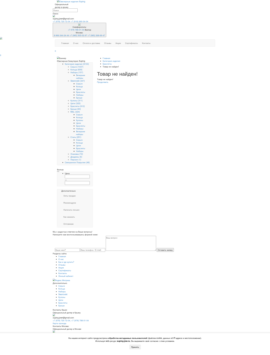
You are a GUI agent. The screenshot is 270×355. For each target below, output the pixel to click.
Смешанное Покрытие (77, 162)
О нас (75, 43)
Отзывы (107, 43)
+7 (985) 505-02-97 (78, 35)
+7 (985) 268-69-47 (96, 35)
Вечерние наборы (80, 76)
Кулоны (76, 100)
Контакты (146, 43)
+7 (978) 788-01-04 (80, 320)
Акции (118, 43)
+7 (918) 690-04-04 (79, 21)
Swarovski (77, 80)
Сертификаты (131, 43)
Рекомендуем (69, 202)
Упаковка (76, 153)
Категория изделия (77, 63)
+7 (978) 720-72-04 (62, 21)
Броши (79, 97)
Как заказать (69, 216)
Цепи (78, 89)
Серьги (76, 66)
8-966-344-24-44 (61, 35)
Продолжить (102, 82)
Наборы (76, 72)
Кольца (76, 69)
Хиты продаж (69, 195)
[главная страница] (135, 1)
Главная (65, 43)
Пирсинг (75, 159)
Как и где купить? (66, 261)
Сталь (75, 137)
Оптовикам (68, 223)
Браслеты (80, 92)
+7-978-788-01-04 (76, 29)
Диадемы (76, 156)
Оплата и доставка (91, 43)
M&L (75, 111)
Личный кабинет (65, 276)
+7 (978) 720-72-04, (62, 320)
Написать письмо (71, 209)
